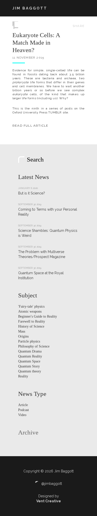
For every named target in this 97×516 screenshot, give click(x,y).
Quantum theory (29, 371)
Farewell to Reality (31, 321)
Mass (21, 331)
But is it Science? (31, 193)
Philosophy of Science (33, 346)
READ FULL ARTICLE (30, 125)
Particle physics (29, 341)
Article (23, 405)
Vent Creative (48, 501)
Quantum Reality (30, 356)
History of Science (31, 326)
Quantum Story (29, 366)
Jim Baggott (29, 8)
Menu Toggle (82, 8)
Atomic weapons (30, 311)
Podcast (23, 410)
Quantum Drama (30, 351)
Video (22, 415)
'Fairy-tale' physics (31, 306)
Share (79, 26)
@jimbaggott (51, 484)
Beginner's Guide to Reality (37, 316)
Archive (28, 432)
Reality (23, 376)
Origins (23, 336)
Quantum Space (29, 361)
